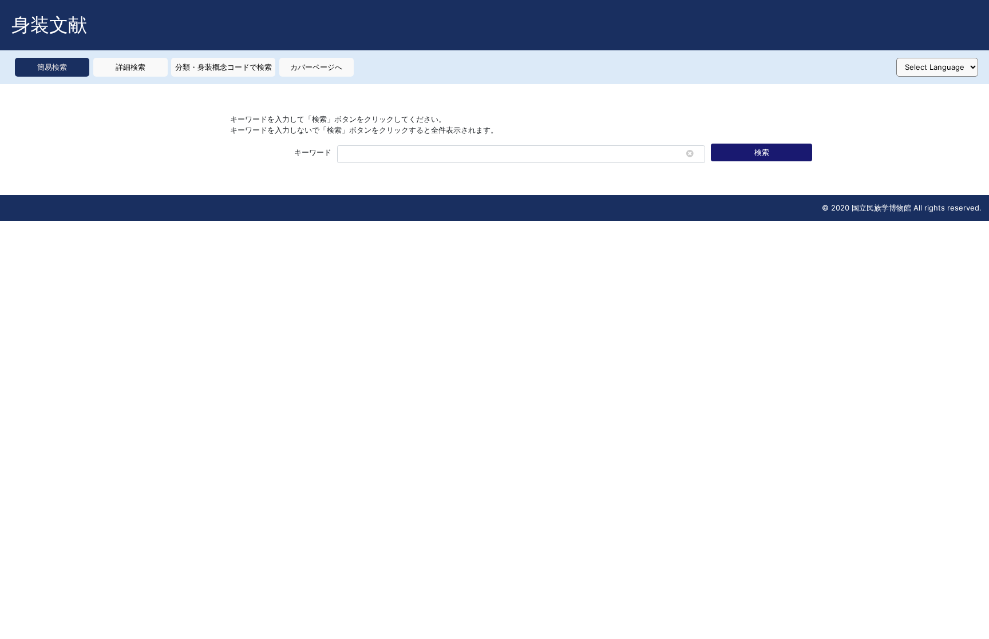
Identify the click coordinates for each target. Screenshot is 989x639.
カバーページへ (316, 67)
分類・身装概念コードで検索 (223, 67)
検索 (761, 152)
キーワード (312, 152)
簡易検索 (52, 67)
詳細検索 (130, 67)
